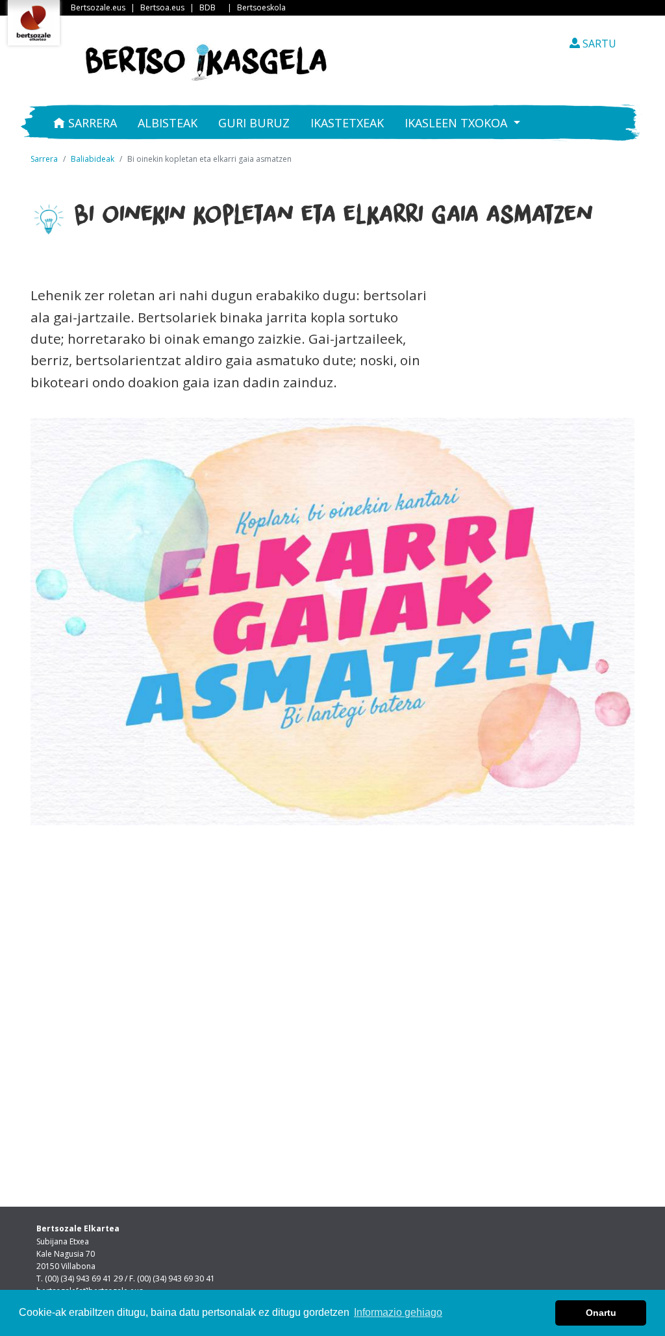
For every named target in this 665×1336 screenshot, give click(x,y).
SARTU (598, 43)
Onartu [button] (601, 1312)
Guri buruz (254, 123)
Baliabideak (92, 158)
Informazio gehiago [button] (398, 1312)
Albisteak (167, 123)
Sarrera (91, 123)
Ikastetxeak (347, 123)
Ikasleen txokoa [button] (457, 123)
